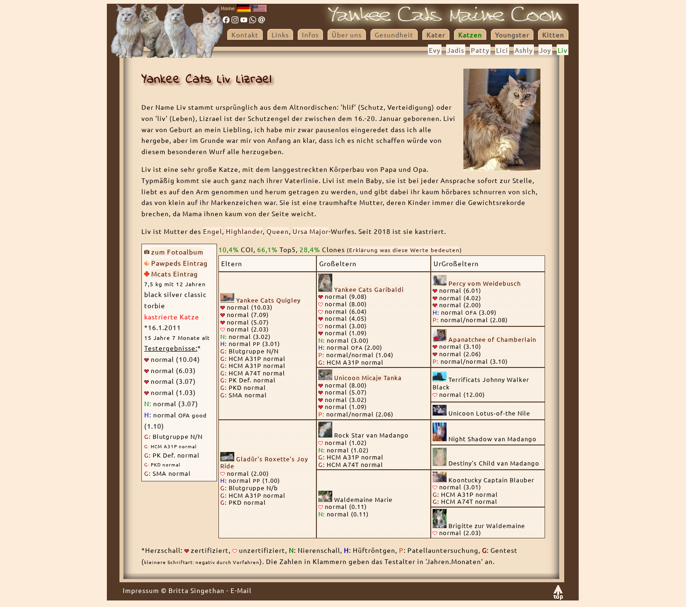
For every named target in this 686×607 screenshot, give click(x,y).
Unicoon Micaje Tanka (368, 377)
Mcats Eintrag (174, 273)
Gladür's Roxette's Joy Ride (264, 462)
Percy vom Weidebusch (484, 283)
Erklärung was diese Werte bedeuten (404, 250)
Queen (277, 231)
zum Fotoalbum (177, 251)
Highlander (244, 231)
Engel (212, 231)
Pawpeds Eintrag (179, 263)
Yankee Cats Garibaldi (369, 289)
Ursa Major (311, 231)
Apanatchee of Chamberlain (492, 339)
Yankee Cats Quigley (268, 300)
